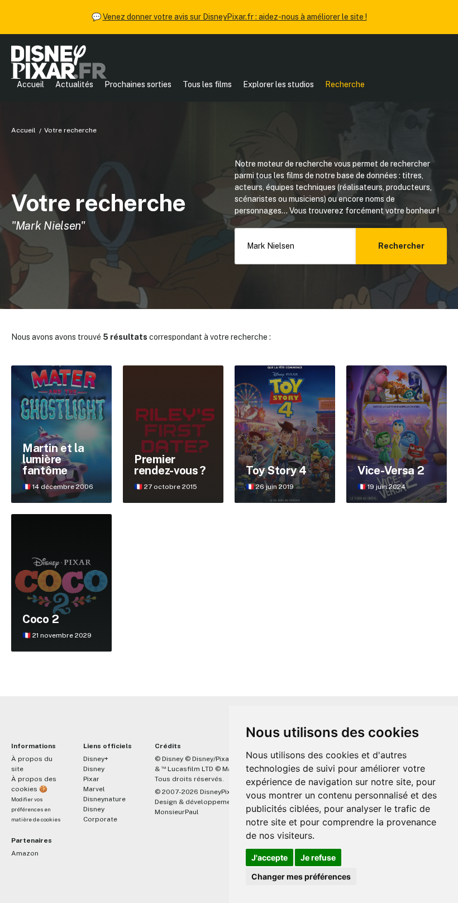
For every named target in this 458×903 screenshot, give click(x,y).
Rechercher (401, 245)
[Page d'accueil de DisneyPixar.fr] (59, 62)
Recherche (345, 84)
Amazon (25, 853)
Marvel (94, 789)
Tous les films (207, 84)
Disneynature (104, 799)
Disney (93, 769)
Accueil (30, 84)
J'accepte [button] (269, 857)
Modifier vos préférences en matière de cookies (35, 809)
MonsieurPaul (177, 812)
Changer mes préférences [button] (301, 876)
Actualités (74, 84)
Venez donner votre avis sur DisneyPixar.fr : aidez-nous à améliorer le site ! (235, 16)
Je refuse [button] (318, 857)
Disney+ (95, 759)
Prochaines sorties (137, 84)
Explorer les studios (278, 84)
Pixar (91, 779)
